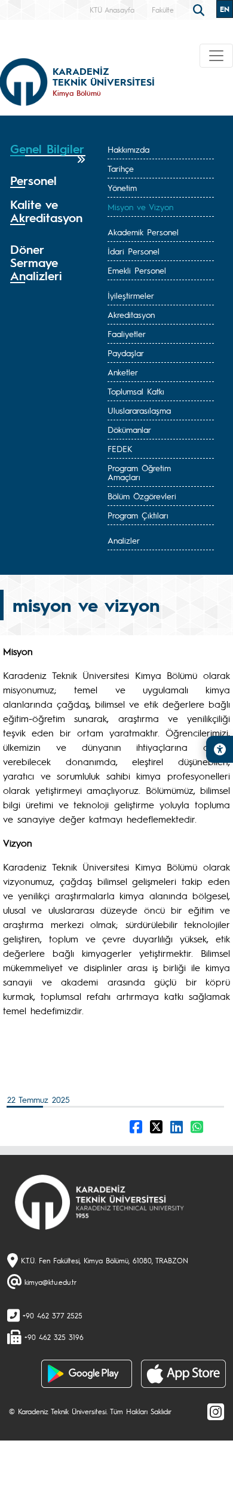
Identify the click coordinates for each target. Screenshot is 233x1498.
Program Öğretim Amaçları (139, 472)
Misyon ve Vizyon (140, 206)
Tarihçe (121, 168)
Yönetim (122, 187)
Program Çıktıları (138, 515)
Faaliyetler (127, 333)
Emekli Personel (137, 270)
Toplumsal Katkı (136, 391)
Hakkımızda (128, 149)
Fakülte (163, 9)
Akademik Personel (143, 231)
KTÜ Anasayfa (112, 9)
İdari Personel (134, 250)
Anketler (123, 371)
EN (224, 9)
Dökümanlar (129, 429)
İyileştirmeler (131, 295)
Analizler (124, 540)
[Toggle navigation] (216, 56)
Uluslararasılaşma (139, 410)
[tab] (48, 153)
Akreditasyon (131, 314)
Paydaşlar (126, 352)
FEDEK (120, 448)
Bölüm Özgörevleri (142, 495)
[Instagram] (215, 1411)
